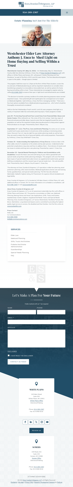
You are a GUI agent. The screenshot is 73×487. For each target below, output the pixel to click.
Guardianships (16, 249)
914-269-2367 (30, 12)
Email (11, 318)
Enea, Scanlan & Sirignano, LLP (51, 73)
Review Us (36, 430)
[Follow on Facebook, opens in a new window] (25, 422)
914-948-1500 (17, 92)
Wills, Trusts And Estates (20, 241)
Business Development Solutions (44, 482)
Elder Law (15, 235)
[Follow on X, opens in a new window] (36, 422)
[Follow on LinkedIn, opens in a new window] (30, 422)
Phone (40, 308)
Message (11, 327)
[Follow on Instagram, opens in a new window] (41, 422)
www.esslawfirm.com (30, 185)
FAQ (12, 256)
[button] (67, 12)
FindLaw (59, 482)
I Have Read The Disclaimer (21, 356)
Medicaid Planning (18, 238)
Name (10, 308)
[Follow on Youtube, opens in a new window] (47, 422)
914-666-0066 (12, 217)
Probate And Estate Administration (18, 245)
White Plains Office (36, 401)
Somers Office (36, 458)
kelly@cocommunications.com (17, 219)
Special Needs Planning (20, 252)
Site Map (21, 482)
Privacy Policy (29, 482)
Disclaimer (12, 351)
